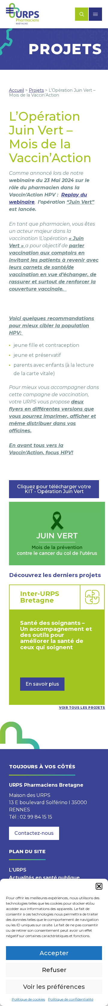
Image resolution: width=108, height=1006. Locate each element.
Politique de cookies (28, 999)
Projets (36, 90)
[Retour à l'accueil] (22, 14)
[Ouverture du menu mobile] (95, 14)
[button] (99, 886)
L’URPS (17, 870)
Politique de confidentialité (70, 999)
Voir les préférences (54, 986)
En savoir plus (42, 684)
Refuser (54, 970)
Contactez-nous (34, 833)
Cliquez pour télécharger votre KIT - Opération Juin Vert (54, 489)
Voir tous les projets (82, 707)
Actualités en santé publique (44, 878)
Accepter (54, 953)
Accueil (16, 90)
